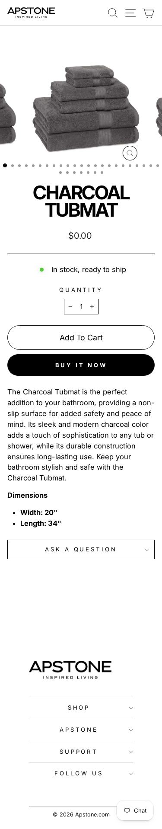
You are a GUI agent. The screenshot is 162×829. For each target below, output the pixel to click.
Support (79, 751)
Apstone (79, 729)
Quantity (81, 289)
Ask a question (81, 549)
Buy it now (81, 365)
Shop (79, 707)
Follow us (78, 773)
